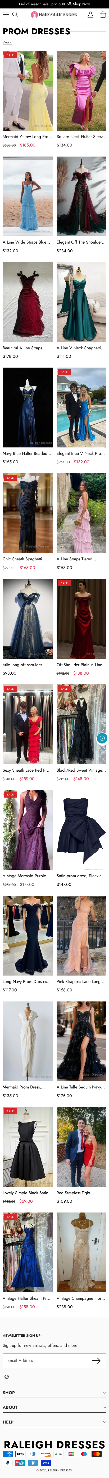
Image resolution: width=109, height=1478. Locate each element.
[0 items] (103, 14)
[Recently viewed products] (102, 738)
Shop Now (81, 4)
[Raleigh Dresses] (54, 15)
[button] (102, 750)
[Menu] (6, 14)
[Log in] (90, 14)
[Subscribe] (96, 1360)
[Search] (15, 14)
